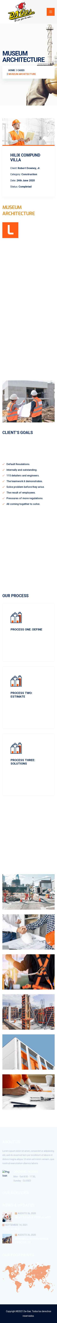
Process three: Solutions (23, 762)
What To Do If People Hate (33, 1217)
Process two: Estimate (21, 694)
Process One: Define (26, 629)
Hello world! (11, 1229)
